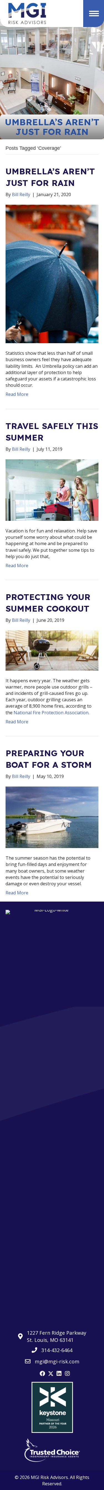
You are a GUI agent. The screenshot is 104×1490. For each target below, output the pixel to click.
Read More (17, 394)
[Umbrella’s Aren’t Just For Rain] (52, 273)
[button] (42, 1373)
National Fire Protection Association (51, 713)
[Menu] (94, 13)
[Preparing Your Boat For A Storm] (52, 817)
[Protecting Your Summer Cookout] (52, 650)
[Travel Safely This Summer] (52, 490)
